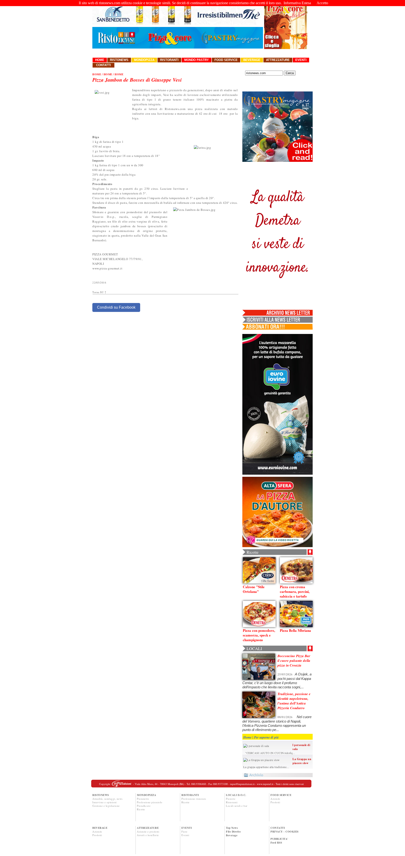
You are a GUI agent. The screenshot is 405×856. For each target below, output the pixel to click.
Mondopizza (144, 60)
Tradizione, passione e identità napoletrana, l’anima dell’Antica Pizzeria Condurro (294, 700)
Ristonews (119, 60)
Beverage (251, 60)
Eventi (301, 60)
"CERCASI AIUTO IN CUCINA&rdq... (269, 753)
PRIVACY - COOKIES (284, 831)
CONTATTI (277, 828)
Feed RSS (276, 843)
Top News (232, 828)
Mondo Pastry (196, 60)
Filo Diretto (233, 831)
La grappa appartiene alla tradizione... (266, 767)
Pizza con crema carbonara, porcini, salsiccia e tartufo (295, 591)
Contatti (103, 65)
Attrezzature (278, 60)
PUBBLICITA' (279, 839)
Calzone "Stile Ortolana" (254, 589)
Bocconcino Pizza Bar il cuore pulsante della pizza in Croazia (294, 660)
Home (99, 60)
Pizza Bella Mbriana (295, 630)
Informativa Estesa (297, 3)
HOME (96, 74)
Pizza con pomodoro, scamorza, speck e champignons (259, 635)
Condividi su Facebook (116, 307)
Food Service (226, 60)
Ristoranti (169, 60)
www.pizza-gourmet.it (107, 268)
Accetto (322, 3)
